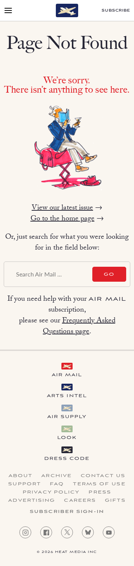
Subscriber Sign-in (67, 511)
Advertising (31, 500)
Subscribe (116, 11)
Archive (56, 476)
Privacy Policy (51, 492)
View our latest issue (62, 208)
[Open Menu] (8, 10)
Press (100, 492)
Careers (80, 500)
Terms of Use (99, 484)
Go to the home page (63, 219)
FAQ (57, 484)
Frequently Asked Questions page (79, 326)
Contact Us (103, 476)
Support (24, 484)
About (21, 476)
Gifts (115, 500)
